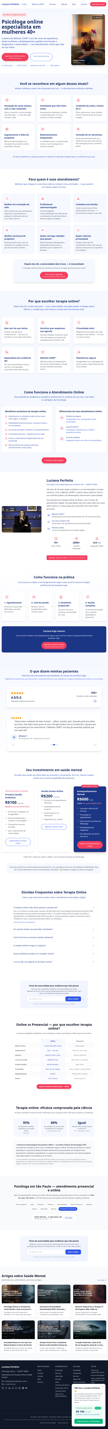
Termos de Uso (63, 1423)
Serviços (52, 4)
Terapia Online (60, 1391)
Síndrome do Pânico (62, 1385)
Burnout (58, 1373)
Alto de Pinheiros (77, 1204)
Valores (64, 4)
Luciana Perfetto (10, 4)
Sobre (24, 4)
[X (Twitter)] (16, 1388)
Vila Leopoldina (21, 1204)
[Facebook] (6, 1388)
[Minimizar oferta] (103, 1386)
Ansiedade (59, 1370)
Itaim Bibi (44, 1209)
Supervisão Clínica (61, 1388)
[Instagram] (3, 1388)
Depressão (59, 1376)
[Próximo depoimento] (95, 745)
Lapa (32, 1204)
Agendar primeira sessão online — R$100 (54, 1086)
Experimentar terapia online (17, 842)
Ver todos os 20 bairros (68, 1209)
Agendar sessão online (67, 558)
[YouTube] (13, 1388)
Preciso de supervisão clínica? (97, 1371)
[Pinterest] (23, 1388)
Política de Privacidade (48, 1423)
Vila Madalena (62, 1204)
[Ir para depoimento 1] (51, 744)
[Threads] (20, 1388)
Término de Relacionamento (61, 1395)
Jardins (34, 1209)
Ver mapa (68, 1218)
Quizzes (40, 1382)
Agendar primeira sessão (15, 57)
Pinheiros (40, 1204)
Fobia (57, 1382)
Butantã (89, 1204)
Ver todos (101, 1280)
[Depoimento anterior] (13, 745)
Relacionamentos (79, 1382)
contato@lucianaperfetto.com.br (15, 1381)
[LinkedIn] (9, 1388)
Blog (74, 4)
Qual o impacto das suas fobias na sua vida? (98, 1380)
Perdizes (51, 1204)
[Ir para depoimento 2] (53, 744)
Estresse (58, 1379)
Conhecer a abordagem (54, 460)
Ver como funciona (41, 56)
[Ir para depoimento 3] (56, 744)
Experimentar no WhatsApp (89, 1421)
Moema (53, 1209)
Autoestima (77, 1373)
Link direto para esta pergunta (24, 922)
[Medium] (26, 1388)
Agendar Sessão (98, 4)
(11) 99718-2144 (9, 1384)
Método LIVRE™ (38, 4)
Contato (84, 4)
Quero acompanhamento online (90, 844)
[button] (88, 39)
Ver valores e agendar (54, 275)
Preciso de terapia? (97, 1375)
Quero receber (73, 999)
